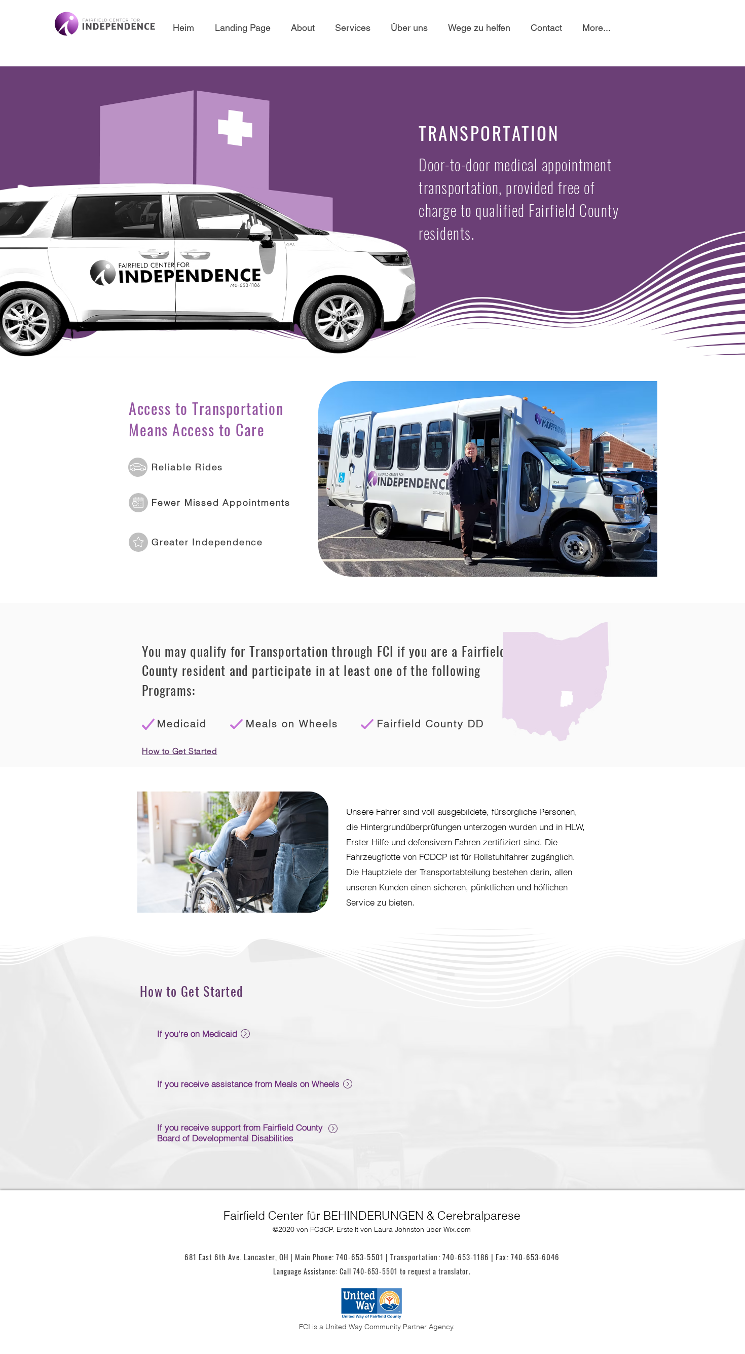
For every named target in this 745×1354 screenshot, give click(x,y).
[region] (383, 1045)
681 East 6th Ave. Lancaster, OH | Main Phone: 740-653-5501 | (287, 1256)
